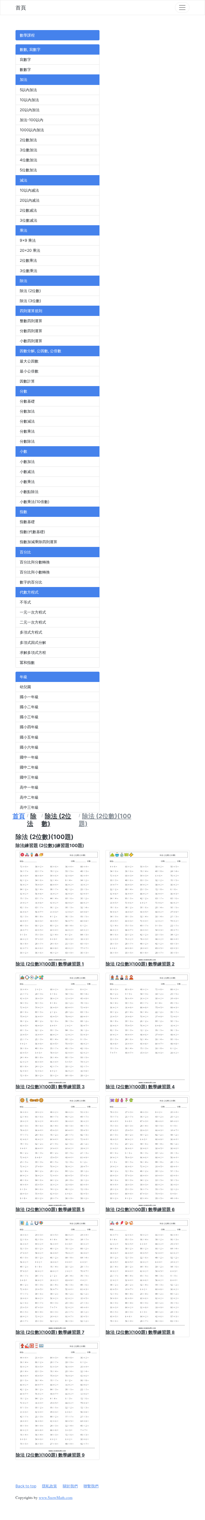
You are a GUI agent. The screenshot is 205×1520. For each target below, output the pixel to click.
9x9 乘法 (28, 240)
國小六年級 (29, 747)
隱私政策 (49, 1486)
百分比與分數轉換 (35, 562)
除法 (23, 280)
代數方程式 (29, 592)
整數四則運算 (31, 320)
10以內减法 (29, 190)
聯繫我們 (91, 1486)
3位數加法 (28, 150)
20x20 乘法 (30, 250)
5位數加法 (28, 170)
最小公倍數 (29, 371)
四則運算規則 (31, 310)
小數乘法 (27, 481)
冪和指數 (27, 662)
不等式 (25, 602)
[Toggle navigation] (182, 7)
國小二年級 (29, 707)
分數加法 (27, 411)
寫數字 (25, 59)
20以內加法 (30, 109)
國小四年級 (29, 727)
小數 (23, 451)
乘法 (23, 230)
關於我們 (70, 1486)
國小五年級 (29, 737)
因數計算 (27, 381)
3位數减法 (28, 220)
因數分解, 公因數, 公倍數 (40, 350)
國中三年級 (29, 777)
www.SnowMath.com (55, 1497)
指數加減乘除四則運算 (38, 541)
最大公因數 (29, 361)
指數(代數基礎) (32, 531)
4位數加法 (28, 160)
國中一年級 (29, 757)
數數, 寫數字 (30, 49)
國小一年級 (29, 696)
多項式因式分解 (33, 642)
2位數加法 (28, 140)
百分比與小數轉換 (35, 572)
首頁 (21, 7)
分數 (23, 391)
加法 (23, 79)
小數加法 (27, 461)
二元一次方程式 (33, 622)
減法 (23, 180)
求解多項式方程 (33, 652)
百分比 (25, 552)
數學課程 (27, 35)
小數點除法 (29, 491)
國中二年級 (29, 767)
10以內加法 (29, 99)
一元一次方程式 (33, 612)
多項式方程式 (31, 632)
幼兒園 (25, 686)
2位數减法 (28, 210)
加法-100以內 (31, 120)
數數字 (25, 69)
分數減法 (27, 421)
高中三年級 (29, 807)
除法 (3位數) (30, 300)
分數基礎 (27, 401)
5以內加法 (28, 89)
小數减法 (27, 471)
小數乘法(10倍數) (35, 501)
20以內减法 (30, 200)
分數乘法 (27, 431)
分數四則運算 (31, 330)
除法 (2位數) (30, 290)
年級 (23, 676)
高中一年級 (29, 787)
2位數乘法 (28, 260)
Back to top (26, 1486)
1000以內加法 (32, 130)
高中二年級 (29, 797)
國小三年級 (29, 717)
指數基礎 (27, 521)
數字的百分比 (31, 582)
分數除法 (27, 441)
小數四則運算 (31, 340)
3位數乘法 (28, 270)
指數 (23, 511)
